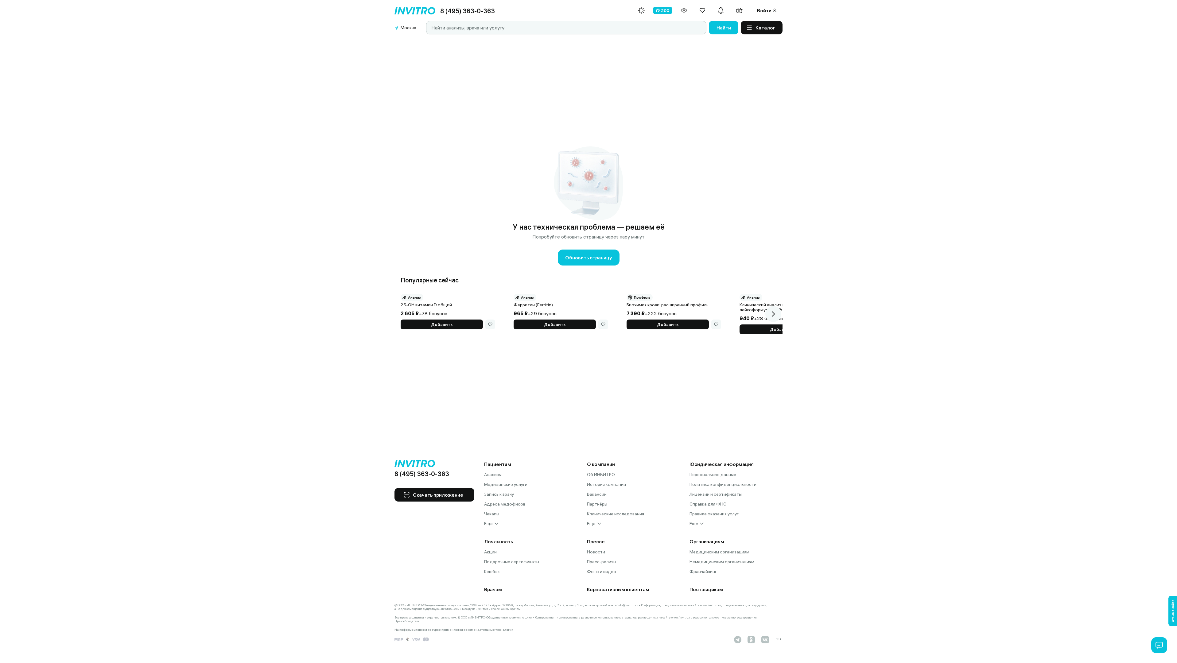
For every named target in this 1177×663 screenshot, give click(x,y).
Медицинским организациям (719, 552)
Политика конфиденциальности (722, 484)
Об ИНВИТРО (601, 474)
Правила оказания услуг (714, 514)
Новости (596, 552)
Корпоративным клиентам (618, 589)
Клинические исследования (615, 514)
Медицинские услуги (505, 484)
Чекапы (491, 514)
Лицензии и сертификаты (715, 494)
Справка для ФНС (707, 504)
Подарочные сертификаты (511, 561)
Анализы (493, 474)
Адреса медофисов (504, 504)
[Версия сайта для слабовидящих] (684, 10)
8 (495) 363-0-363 (467, 11)
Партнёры (597, 504)
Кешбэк (492, 571)
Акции (490, 552)
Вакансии (597, 494)
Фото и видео (601, 571)
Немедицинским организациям (721, 561)
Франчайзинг (703, 571)
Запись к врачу (499, 494)
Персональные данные (712, 474)
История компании (606, 484)
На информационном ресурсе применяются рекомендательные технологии (453, 630)
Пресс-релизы (601, 561)
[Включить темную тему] (641, 10)
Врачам (493, 589)
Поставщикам (706, 589)
